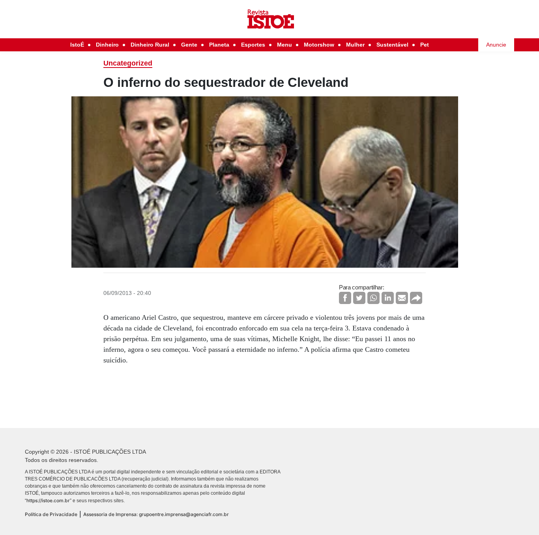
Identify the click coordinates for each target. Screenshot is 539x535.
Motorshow (319, 44)
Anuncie (496, 44)
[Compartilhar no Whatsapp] (373, 298)
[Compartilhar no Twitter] (359, 298)
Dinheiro (107, 44)
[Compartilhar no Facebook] (345, 298)
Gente (189, 44)
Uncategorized (127, 63)
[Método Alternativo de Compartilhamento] (416, 298)
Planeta (219, 44)
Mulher (355, 44)
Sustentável (392, 44)
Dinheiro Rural (150, 44)
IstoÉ (77, 44)
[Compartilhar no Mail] (402, 298)
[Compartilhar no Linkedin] (388, 298)
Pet (424, 44)
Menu (284, 44)
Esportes (253, 44)
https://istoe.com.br (48, 500)
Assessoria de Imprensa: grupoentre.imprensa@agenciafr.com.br (156, 514)
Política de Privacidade (51, 514)
